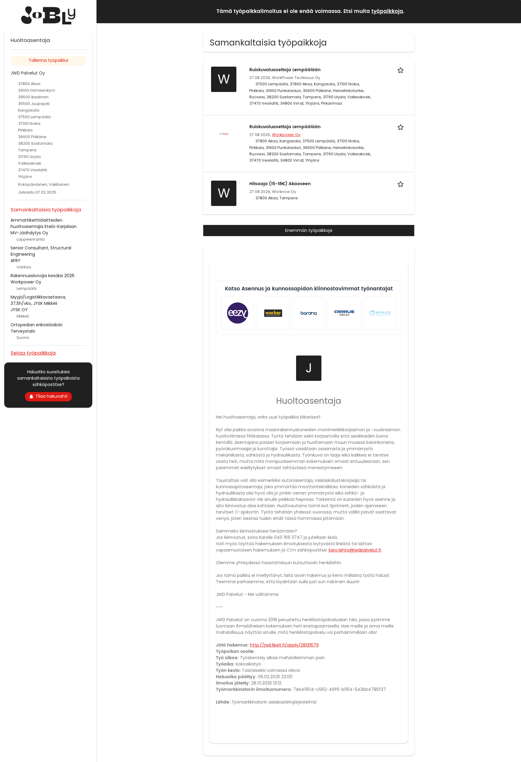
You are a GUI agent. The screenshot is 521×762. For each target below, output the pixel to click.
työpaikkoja (387, 11)
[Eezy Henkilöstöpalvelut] (237, 313)
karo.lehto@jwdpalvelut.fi (355, 550)
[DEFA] (379, 313)
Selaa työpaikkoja (33, 352)
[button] (511, 11)
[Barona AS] (308, 313)
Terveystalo (23, 331)
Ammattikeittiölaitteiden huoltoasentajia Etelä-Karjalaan (44, 223)
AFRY (16, 261)
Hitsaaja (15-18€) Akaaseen (280, 183)
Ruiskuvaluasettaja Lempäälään (284, 69)
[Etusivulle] (48, 15)
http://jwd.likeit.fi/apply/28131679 (284, 645)
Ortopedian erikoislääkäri (36, 325)
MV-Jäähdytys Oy (29, 233)
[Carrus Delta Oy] (344, 313)
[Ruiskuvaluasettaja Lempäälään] (223, 134)
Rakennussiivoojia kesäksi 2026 (42, 276)
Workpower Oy (286, 134)
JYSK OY (19, 310)
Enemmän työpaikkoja (308, 230)
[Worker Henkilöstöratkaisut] (273, 313)
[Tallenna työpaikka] (401, 69)
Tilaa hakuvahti (52, 396)
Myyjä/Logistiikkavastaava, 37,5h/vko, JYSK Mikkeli (38, 300)
